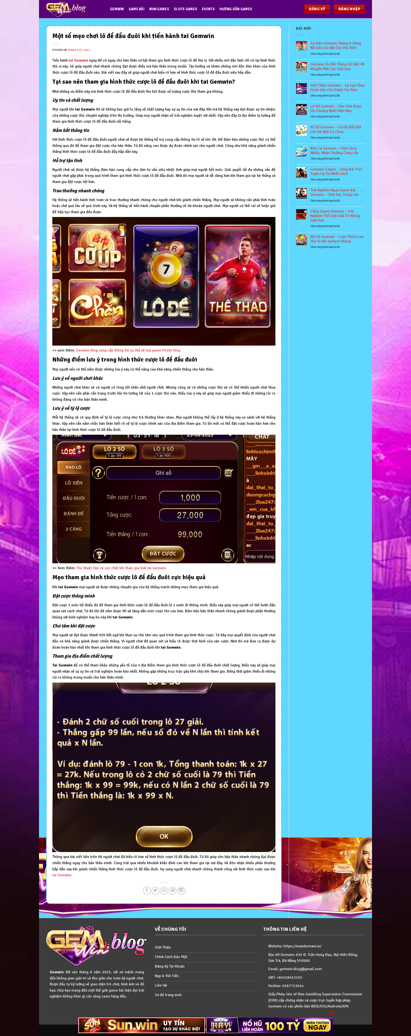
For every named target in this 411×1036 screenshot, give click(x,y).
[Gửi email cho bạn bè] (164, 891)
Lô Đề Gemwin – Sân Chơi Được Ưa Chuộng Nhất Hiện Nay (336, 108)
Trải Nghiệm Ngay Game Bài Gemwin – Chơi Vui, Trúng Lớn (334, 192)
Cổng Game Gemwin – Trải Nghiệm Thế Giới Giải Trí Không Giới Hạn (335, 216)
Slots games (185, 9)
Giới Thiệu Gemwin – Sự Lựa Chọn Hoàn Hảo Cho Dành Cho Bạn (337, 87)
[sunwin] (141, 1025)
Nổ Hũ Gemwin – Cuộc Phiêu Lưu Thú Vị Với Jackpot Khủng (336, 239)
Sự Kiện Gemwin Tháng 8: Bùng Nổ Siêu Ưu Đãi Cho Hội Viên (335, 45)
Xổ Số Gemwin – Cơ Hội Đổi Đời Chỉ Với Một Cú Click (335, 129)
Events (208, 9)
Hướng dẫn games (236, 9)
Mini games (159, 9)
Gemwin (117, 9)
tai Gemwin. (62, 875)
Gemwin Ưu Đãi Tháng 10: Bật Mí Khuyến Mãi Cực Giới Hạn (337, 66)
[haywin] (269, 1025)
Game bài (136, 9)
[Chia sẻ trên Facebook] (147, 891)
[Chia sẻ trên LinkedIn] (181, 891)
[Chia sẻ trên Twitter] (155, 891)
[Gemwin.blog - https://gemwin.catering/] (73, 9)
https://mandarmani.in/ (303, 946)
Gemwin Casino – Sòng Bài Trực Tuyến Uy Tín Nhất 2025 (336, 171)
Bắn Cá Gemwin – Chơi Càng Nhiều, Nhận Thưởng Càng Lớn (334, 150)
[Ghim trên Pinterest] (172, 891)
